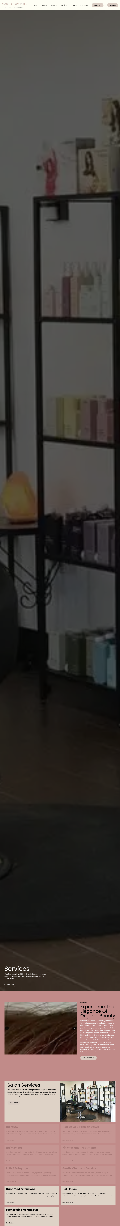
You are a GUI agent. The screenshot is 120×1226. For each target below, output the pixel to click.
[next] (74, 1028)
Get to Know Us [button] (88, 1058)
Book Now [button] (10, 985)
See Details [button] (14, 1103)
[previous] (7, 1028)
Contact (113, 5)
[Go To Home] (14, 5)
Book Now (97, 5)
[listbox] (44, 5)
